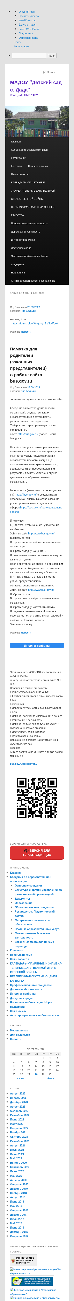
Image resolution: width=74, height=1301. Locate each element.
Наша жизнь (18, 272)
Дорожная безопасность (25, 231)
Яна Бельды (28, 311)
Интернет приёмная (23, 239)
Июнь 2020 (17, 1171)
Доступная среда (21, 248)
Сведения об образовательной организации (29, 153)
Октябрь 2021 (19, 1136)
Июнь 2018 (17, 1201)
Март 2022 (16, 1124)
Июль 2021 (17, 1150)
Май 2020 (16, 1176)
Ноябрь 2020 (18, 1162)
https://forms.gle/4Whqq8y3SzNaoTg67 (35, 323)
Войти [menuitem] (17, 42)
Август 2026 (17, 1093)
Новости (26, 331)
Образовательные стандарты (34, 907)
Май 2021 (16, 1158)
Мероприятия (19, 1030)
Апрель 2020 (18, 1180)
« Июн (20, 1078)
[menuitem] (40, 56)
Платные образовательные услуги (37, 929)
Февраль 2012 (19, 1236)
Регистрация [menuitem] (21, 46)
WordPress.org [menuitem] (27, 20)
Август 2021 (17, 1145)
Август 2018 (17, 1197)
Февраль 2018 (19, 1210)
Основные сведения (28, 885)
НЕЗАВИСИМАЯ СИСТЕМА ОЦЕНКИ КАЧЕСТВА (32, 211)
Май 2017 (16, 1223)
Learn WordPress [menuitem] (29, 29)
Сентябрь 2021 (19, 1141)
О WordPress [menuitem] (27, 12)
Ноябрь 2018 (18, 1193)
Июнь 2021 (17, 1154)
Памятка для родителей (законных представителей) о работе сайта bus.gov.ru (28, 365)
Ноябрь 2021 (18, 1132)
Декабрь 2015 (19, 1232)
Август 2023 (17, 1106)
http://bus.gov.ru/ (28, 434)
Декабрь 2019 (19, 1188)
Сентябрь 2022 (19, 1115)
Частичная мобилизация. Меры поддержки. (29, 260)
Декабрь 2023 (19, 1102)
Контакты (16, 166)
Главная (16, 141)
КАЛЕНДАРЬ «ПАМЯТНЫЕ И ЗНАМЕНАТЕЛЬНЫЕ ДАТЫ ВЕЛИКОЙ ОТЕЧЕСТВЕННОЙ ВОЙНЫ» (33, 190)
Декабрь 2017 (19, 1214)
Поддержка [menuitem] (26, 33)
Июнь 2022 (17, 1119)
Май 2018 (16, 1206)
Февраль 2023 (19, 1111)
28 (36, 1074)
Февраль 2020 (19, 1184)
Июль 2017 (17, 1219)
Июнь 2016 (17, 1227)
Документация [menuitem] (27, 24)
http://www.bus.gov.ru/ (41, 533)
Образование (23, 903)
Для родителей (20, 1035)
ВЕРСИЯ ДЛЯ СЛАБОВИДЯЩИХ (37, 853)
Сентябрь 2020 (19, 1167)
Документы (22, 898)
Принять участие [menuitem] (29, 16)
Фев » (50, 1078)
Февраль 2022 (19, 1128)
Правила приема (38, 166)
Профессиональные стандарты (29, 223)
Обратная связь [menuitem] (28, 38)
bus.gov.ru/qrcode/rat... (23, 764)
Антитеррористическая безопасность (33, 280)
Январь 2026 (18, 1098)
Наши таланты (20, 174)
